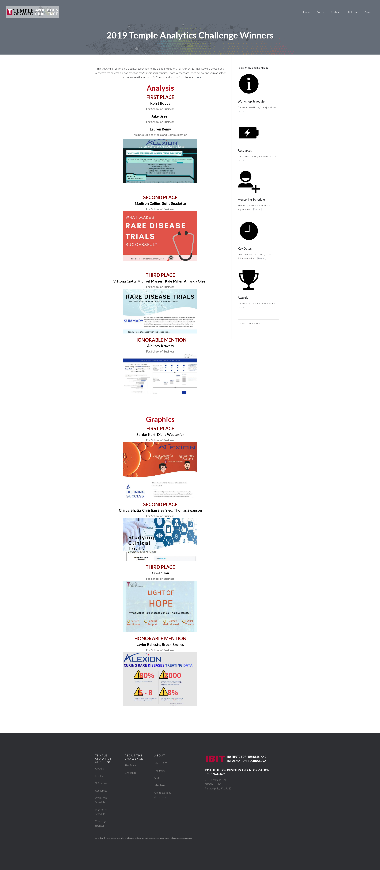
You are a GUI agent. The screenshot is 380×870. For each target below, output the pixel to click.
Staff (157, 778)
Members (160, 785)
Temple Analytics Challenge (32, 12)
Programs (160, 770)
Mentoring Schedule (251, 199)
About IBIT (160, 763)
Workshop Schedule (251, 101)
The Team (130, 765)
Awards (243, 297)
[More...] (242, 111)
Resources (245, 150)
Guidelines (101, 783)
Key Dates (245, 248)
